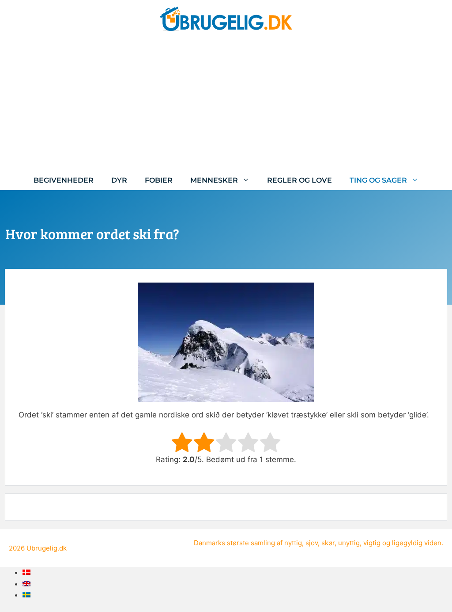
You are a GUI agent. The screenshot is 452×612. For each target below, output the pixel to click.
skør (328, 543)
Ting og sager (378, 180)
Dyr (119, 180)
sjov (311, 543)
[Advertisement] (226, 104)
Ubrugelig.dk (46, 548)
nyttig (293, 543)
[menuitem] (26, 572)
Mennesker (214, 180)
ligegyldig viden (416, 543)
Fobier (159, 180)
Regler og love (299, 180)
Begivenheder (64, 180)
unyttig (349, 543)
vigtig (371, 543)
